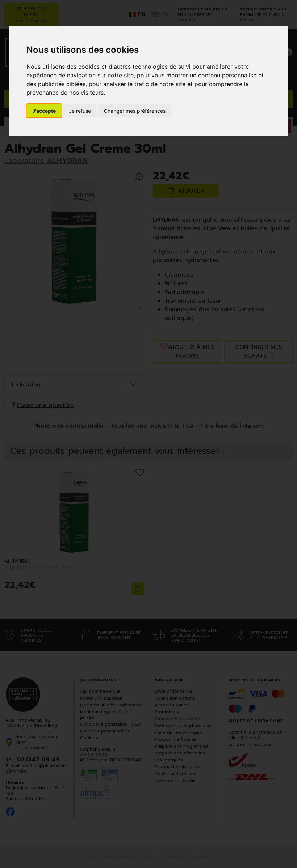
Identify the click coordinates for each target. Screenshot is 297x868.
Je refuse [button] (80, 111)
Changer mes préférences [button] (135, 111)
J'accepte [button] (44, 111)
